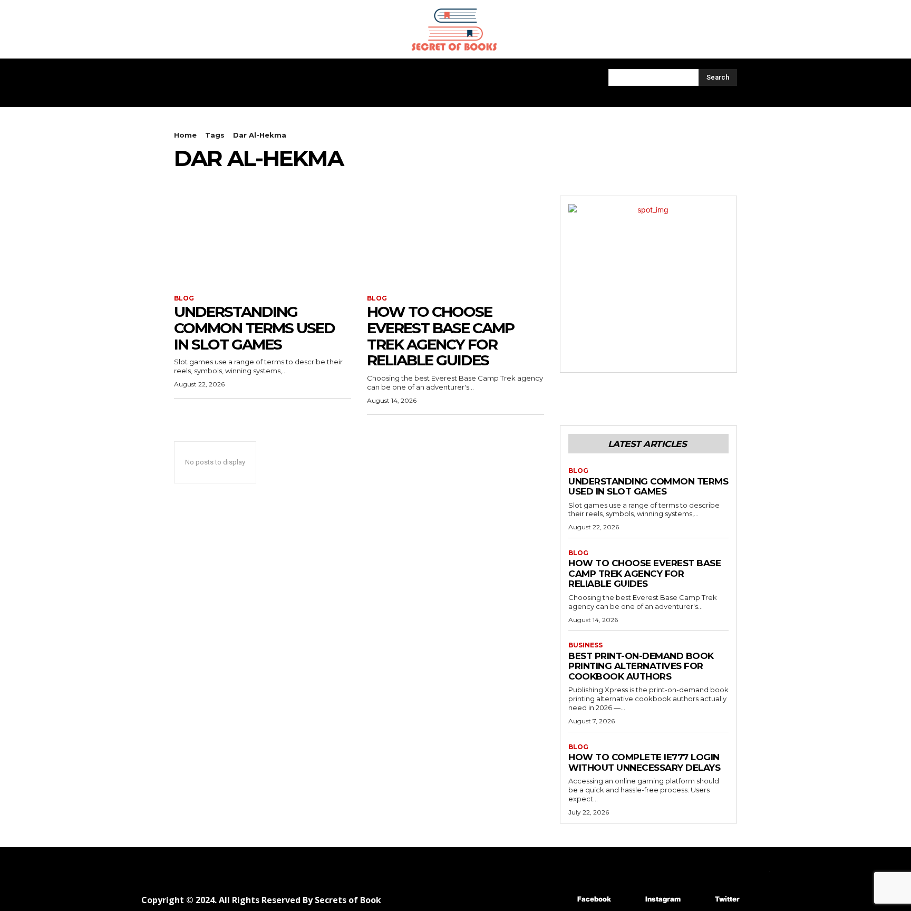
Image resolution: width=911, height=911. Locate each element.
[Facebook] (562, 899)
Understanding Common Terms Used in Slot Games (254, 328)
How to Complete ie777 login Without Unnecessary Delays (644, 762)
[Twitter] (699, 899)
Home (185, 135)
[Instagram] (630, 899)
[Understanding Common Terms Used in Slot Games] (262, 240)
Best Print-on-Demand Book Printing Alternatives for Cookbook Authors (641, 666)
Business (585, 645)
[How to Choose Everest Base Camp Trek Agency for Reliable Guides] (455, 240)
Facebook (594, 899)
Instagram (663, 899)
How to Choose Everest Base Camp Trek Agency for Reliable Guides (440, 336)
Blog (184, 298)
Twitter (727, 899)
